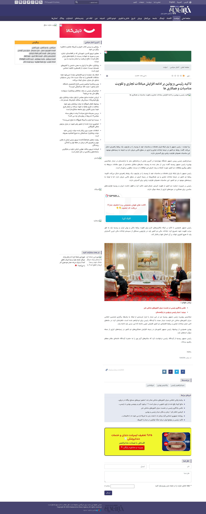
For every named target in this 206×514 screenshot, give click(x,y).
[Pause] (151, 220)
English (172, 2)
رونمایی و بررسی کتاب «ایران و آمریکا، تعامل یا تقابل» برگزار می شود (79, 48)
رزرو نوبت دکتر (28, 62)
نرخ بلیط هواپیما (40, 62)
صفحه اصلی (186, 18)
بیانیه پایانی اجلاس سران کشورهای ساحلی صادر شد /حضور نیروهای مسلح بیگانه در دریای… (150, 400)
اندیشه (102, 18)
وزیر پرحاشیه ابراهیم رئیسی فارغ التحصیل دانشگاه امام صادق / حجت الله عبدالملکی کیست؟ (81, 85)
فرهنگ (161, 18)
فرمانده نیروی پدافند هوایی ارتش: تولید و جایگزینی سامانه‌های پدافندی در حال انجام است (80, 150)
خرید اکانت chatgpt (26, 59)
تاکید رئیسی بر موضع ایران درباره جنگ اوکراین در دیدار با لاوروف (160, 420)
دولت (165, 67)
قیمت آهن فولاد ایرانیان (37, 53)
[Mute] (155, 220)
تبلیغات (141, 2)
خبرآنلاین (175, 10)
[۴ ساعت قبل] (94, 261)
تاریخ (133, 18)
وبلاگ (62, 18)
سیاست (176, 18)
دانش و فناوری (123, 18)
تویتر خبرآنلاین (28, 2)
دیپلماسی (150, 385)
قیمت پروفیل (50, 59)
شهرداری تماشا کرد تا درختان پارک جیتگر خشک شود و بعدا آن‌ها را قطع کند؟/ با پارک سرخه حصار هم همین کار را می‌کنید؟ (72, 261)
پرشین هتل (51, 53)
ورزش (139, 18)
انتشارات (69, 18)
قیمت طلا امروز (36, 56)
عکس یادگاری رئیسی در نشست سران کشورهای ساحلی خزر (162, 408)
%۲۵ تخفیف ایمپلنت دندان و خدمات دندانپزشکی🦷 (131, 437)
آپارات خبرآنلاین (24, 2)
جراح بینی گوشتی (24, 50)
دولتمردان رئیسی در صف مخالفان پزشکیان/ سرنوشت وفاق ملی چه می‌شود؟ (80, 92)
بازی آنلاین (35, 47)
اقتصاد (169, 18)
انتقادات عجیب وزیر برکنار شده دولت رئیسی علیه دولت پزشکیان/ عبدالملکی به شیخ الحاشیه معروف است (81, 133)
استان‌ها (54, 18)
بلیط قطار (27, 56)
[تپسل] (105, 52)
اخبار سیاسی (174, 67)
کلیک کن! (126, 218)
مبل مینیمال (35, 50)
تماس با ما (157, 2)
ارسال (108, 492)
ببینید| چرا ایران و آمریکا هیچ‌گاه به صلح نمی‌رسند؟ (81, 120)
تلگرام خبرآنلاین (36, 2)
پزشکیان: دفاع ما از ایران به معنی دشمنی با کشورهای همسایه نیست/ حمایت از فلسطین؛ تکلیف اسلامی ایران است (80, 68)
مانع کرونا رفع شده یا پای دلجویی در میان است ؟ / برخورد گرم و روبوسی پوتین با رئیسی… (151, 404)
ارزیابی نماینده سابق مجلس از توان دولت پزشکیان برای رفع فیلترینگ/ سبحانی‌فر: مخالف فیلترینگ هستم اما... (79, 99)
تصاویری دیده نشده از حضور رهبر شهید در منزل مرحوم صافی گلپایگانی (79, 125)
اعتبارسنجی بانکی (49, 56)
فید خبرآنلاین (40, 2)
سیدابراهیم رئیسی (177, 385)
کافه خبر (89, 18)
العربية (179, 2)
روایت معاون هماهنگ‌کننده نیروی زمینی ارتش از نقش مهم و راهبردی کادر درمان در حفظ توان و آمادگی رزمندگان (79, 142)
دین (96, 18)
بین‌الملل (147, 18)
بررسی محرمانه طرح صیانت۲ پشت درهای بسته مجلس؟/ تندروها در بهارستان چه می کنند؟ (82, 114)
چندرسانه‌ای (79, 18)
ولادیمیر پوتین (162, 385)
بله (20, 2)
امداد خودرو (51, 62)
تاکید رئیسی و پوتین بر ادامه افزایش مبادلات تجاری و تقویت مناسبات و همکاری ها (153, 86)
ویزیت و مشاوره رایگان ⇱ (132, 447)
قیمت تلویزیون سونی (47, 50)
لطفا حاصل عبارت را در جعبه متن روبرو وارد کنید (173, 486)
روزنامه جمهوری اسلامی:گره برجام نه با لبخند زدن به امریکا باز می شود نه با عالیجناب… (152, 416)
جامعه (154, 18)
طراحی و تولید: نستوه (90, 510)
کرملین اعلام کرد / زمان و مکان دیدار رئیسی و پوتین (164, 412)
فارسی (186, 2)
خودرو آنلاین (111, 18)
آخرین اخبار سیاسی (92, 42)
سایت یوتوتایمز (39, 59)
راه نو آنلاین (44, 47)
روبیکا (16, 2)
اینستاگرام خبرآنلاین (32, 2)
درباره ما (149, 2)
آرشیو (135, 2)
